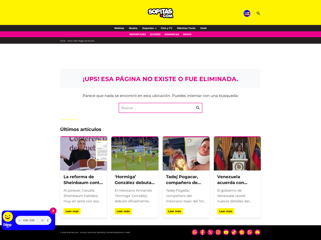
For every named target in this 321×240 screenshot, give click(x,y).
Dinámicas (172, 34)
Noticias (119, 28)
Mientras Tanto (186, 28)
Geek (203, 28)
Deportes (148, 28)
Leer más (72, 211)
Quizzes (155, 34)
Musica (133, 28)
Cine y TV (166, 28)
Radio (187, 34)
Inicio (63, 41)
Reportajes (138, 34)
